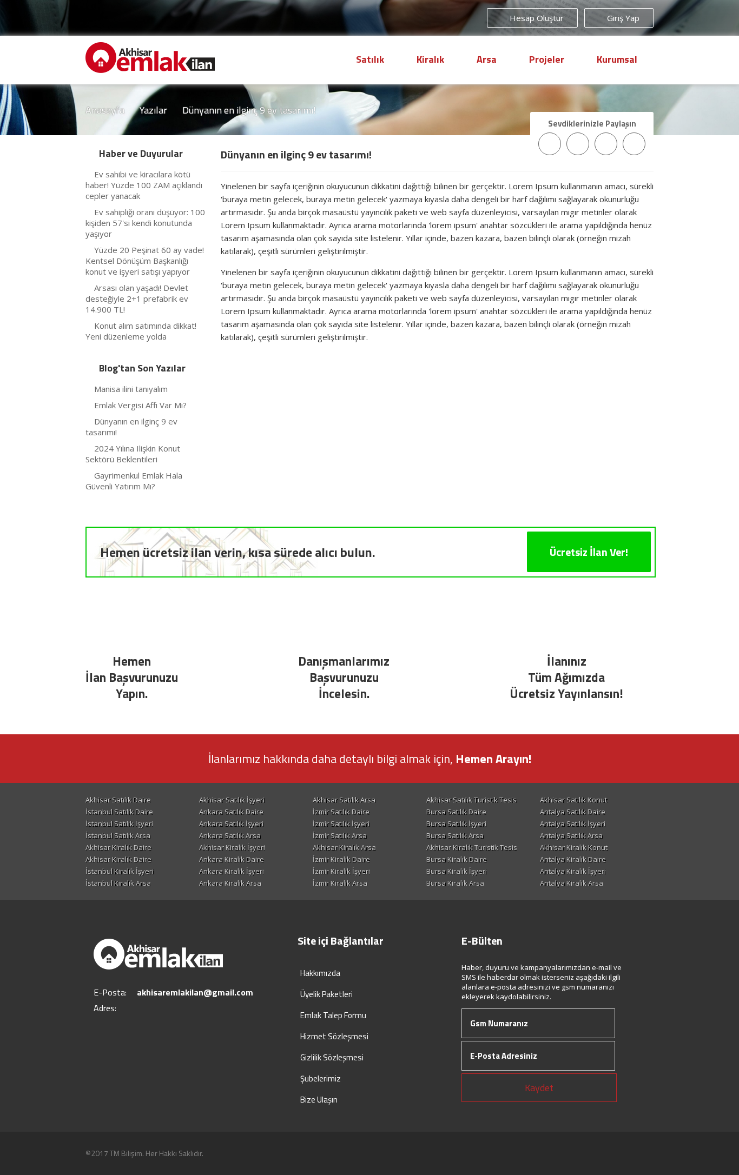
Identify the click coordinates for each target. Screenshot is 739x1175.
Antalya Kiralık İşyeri (573, 871)
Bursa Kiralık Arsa (455, 883)
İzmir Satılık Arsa (340, 835)
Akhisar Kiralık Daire (118, 847)
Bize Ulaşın (319, 1099)
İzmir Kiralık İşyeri (341, 871)
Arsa (487, 59)
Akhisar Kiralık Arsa (344, 847)
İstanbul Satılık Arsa (117, 835)
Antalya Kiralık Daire (573, 859)
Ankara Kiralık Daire (231, 859)
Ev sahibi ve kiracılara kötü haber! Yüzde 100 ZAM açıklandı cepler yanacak (143, 185)
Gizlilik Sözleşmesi (332, 1057)
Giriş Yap (622, 17)
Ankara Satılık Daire (231, 811)
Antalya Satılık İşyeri (572, 823)
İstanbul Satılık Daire (119, 811)
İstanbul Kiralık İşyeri (119, 871)
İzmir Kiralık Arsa (340, 883)
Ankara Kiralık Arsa (230, 883)
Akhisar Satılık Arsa (344, 800)
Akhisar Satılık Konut (573, 800)
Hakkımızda (320, 973)
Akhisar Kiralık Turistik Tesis (471, 847)
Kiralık (430, 59)
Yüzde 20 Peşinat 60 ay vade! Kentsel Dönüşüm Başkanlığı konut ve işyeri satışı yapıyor (144, 260)
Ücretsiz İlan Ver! (589, 551)
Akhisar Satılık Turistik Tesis (471, 800)
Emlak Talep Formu (333, 1015)
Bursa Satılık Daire (456, 811)
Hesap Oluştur (535, 17)
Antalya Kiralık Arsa (571, 883)
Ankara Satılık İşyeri (231, 823)
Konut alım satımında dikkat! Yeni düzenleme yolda (140, 331)
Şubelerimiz (320, 1078)
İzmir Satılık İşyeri (341, 823)
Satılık (370, 59)
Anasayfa (104, 110)
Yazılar (153, 110)
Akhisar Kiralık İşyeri (232, 847)
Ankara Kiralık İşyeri (231, 871)
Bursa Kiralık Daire (456, 859)
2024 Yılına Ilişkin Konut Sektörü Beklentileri (132, 453)
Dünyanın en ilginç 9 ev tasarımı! (131, 426)
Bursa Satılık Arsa (455, 835)
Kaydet (539, 1087)
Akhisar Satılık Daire (118, 800)
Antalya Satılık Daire (572, 811)
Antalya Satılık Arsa (571, 835)
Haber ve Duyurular (141, 153)
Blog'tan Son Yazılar (142, 368)
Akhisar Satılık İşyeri (232, 800)
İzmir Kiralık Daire (341, 859)
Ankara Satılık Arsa (230, 835)
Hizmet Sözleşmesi (334, 1036)
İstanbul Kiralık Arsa (118, 883)
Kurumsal (617, 59)
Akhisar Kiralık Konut (574, 847)
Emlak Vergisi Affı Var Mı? (140, 405)
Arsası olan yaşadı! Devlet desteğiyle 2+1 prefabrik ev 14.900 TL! (136, 298)
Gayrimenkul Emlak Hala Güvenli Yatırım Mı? (133, 481)
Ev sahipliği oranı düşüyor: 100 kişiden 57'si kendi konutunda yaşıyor (145, 223)
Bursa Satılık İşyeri (456, 823)
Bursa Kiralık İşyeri (456, 871)
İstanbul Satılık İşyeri (119, 823)
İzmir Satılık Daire (341, 811)
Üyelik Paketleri (326, 994)
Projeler (546, 59)
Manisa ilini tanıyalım (131, 388)
